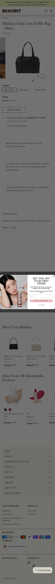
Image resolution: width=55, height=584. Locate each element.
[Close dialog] (53, 276)
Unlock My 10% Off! (41, 300)
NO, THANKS (41, 305)
